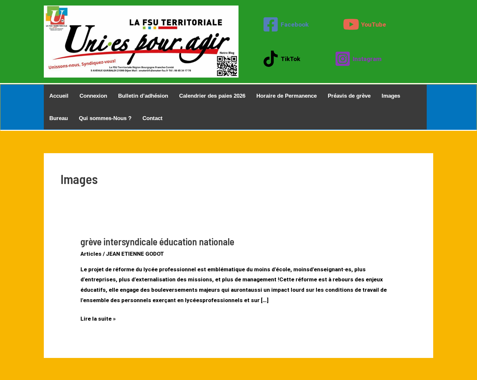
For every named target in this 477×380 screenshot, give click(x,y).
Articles (91, 254)
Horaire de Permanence (286, 96)
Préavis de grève (349, 96)
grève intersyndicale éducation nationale (157, 241)
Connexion (93, 96)
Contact (152, 118)
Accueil (58, 96)
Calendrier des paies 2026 (212, 96)
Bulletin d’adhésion (143, 96)
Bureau (58, 118)
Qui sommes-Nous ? (105, 118)
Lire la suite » (98, 319)
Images (391, 96)
